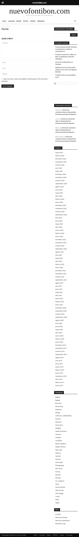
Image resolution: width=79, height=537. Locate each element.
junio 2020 (59, 326)
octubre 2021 (59, 277)
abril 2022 (58, 261)
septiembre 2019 (61, 354)
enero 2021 (59, 305)
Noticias (58, 453)
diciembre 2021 (60, 271)
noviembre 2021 (60, 274)
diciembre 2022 (60, 239)
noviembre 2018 (60, 376)
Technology (59, 493)
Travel (57, 496)
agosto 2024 (59, 187)
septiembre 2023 (61, 215)
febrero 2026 (59, 156)
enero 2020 (59, 342)
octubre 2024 (59, 180)
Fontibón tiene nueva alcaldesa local (65, 76)
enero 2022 (59, 267)
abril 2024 (58, 196)
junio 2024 (59, 190)
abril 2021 (58, 295)
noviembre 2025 (60, 162)
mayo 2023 (59, 224)
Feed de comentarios (62, 520)
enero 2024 (59, 202)
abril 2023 (58, 227)
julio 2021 (58, 286)
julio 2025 (58, 168)
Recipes (58, 475)
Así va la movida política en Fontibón (64, 63)
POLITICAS (58, 468)
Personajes (40, 21)
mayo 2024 (59, 193)
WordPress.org (60, 524)
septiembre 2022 (61, 249)
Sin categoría (59, 481)
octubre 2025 (59, 165)
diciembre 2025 (60, 159)
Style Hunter (59, 490)
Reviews (58, 478)
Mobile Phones (60, 447)
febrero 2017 (59, 382)
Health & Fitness (61, 431)
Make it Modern (60, 444)
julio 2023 (58, 218)
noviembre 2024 (60, 177)
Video (57, 500)
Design (57, 413)
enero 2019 (59, 373)
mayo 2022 (59, 258)
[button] (75, 21)
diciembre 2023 (60, 205)
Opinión (32, 21)
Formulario (59, 425)
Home (3, 26)
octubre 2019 (59, 351)
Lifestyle (58, 437)
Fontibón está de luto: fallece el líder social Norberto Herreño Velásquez (65, 57)
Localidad (11, 21)
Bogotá (18, 21)
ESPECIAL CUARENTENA (63, 416)
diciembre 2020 (60, 308)
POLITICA (25, 21)
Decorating (59, 406)
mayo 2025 (59, 171)
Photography (59, 465)
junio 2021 (59, 289)
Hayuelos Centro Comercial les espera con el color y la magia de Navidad (66, 70)
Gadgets (58, 428)
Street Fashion (60, 487)
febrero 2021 (59, 302)
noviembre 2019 (60, 348)
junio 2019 (59, 364)
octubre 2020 (59, 314)
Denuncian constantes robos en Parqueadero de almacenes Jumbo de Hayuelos (65, 112)
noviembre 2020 (60, 311)
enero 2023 (59, 236)
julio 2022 (58, 255)
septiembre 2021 (61, 280)
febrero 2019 (59, 370)
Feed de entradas (61, 517)
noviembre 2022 (60, 243)
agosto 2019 (59, 358)
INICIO (4, 21)
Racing (57, 472)
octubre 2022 (59, 246)
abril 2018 (58, 379)
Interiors (58, 434)
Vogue (57, 503)
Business (58, 403)
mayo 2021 (59, 292)
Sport (57, 484)
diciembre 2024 (60, 174)
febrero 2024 (59, 199)
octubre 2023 (59, 212)
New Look (58, 450)
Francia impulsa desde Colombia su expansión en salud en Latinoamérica (66, 49)
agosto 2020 (59, 320)
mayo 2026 (59, 153)
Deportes (58, 409)
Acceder (58, 514)
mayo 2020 (59, 330)
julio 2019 (58, 361)
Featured (58, 422)
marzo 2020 (59, 336)
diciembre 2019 (60, 345)
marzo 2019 (59, 367)
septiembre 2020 (61, 317)
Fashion (58, 419)
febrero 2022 (59, 264)
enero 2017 (59, 385)
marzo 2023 (59, 230)
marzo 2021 (59, 299)
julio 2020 (58, 323)
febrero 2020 (59, 339)
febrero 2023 (59, 233)
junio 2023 (59, 221)
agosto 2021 (59, 283)
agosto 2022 (59, 252)
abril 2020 (58, 333)
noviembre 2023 (60, 208)
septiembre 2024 (61, 184)
